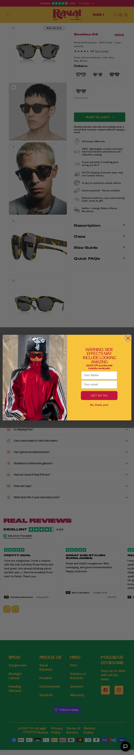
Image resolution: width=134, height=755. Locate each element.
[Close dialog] (128, 338)
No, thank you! (99, 404)
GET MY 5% (99, 395)
